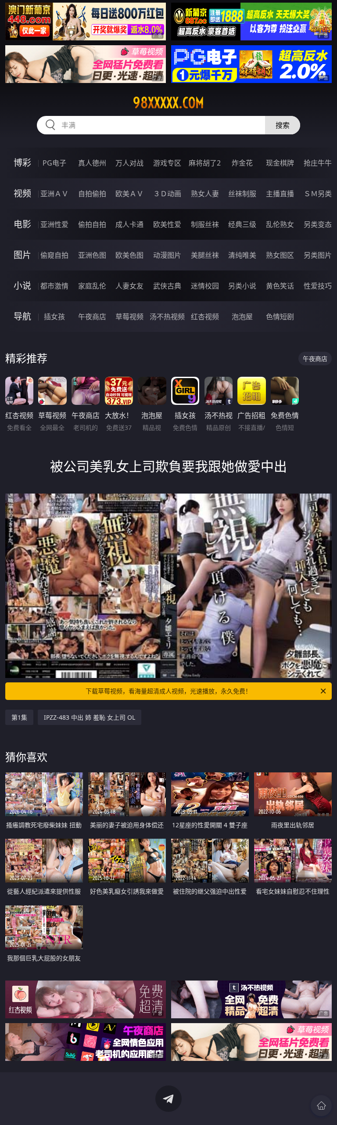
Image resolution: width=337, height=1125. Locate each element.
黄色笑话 (280, 286)
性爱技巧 (318, 286)
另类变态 (318, 224)
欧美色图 (129, 255)
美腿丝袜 (205, 255)
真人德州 (92, 163)
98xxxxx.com (168, 103)
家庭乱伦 (92, 286)
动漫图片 (167, 255)
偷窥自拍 (54, 255)
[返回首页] (321, 1105)
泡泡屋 (242, 316)
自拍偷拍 (92, 193)
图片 (22, 255)
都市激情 (54, 286)
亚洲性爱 (54, 224)
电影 (22, 224)
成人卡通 (129, 224)
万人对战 (129, 163)
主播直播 (280, 193)
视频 (22, 193)
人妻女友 (129, 286)
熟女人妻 (205, 193)
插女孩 (54, 316)
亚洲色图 (92, 255)
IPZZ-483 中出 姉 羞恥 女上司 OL (89, 717)
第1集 (19, 717)
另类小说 (242, 286)
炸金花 (242, 163)
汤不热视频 (167, 316)
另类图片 (318, 255)
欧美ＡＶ (129, 193)
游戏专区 (167, 163)
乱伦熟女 (280, 224)
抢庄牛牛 (318, 163)
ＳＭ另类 (318, 193)
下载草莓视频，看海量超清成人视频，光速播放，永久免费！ (168, 691)
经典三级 (242, 224)
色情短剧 (280, 316)
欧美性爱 (167, 224)
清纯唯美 (242, 255)
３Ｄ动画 (167, 193)
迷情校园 (205, 286)
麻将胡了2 (205, 163)
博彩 (22, 163)
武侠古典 (167, 286)
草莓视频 (129, 316)
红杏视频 (205, 316)
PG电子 (54, 163)
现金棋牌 (280, 163)
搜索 (283, 125)
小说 (22, 286)
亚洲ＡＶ (54, 193)
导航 (22, 316)
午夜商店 (92, 316)
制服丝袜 (205, 224)
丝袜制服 (242, 193)
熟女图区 (280, 255)
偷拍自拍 (92, 224)
